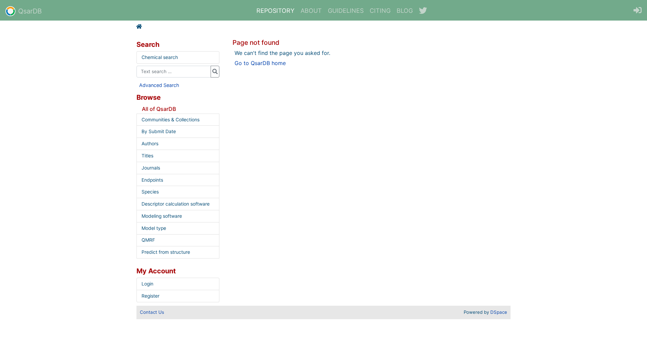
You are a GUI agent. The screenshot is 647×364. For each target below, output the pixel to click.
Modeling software (162, 216)
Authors (150, 143)
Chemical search (160, 57)
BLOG (405, 10)
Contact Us (152, 312)
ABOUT (311, 10)
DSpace (498, 312)
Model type (154, 228)
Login (147, 283)
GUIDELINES (346, 10)
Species (150, 191)
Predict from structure (166, 252)
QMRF (148, 240)
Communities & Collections (170, 119)
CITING (380, 10)
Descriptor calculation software (176, 204)
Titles (147, 155)
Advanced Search (159, 85)
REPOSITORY (275, 10)
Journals (151, 168)
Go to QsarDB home (260, 63)
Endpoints (152, 180)
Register (150, 296)
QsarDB (30, 11)
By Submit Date (159, 131)
